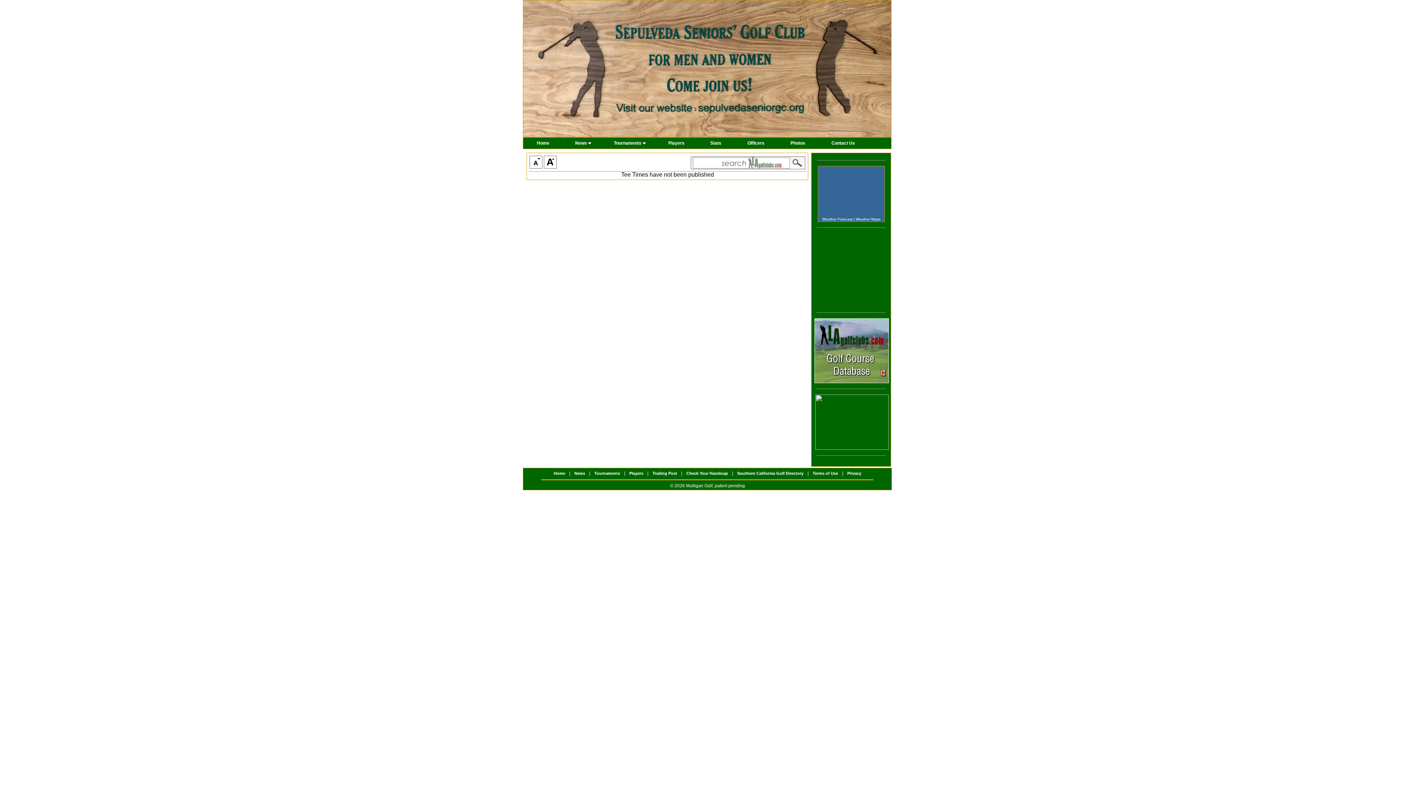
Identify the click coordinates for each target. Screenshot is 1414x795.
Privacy (854, 473)
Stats (715, 143)
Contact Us (843, 143)
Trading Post (665, 473)
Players (676, 143)
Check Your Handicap (707, 473)
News (581, 143)
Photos (798, 143)
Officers (756, 143)
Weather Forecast (837, 219)
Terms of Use (825, 473)
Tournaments (627, 143)
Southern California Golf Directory (770, 473)
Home (543, 143)
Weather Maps (868, 219)
